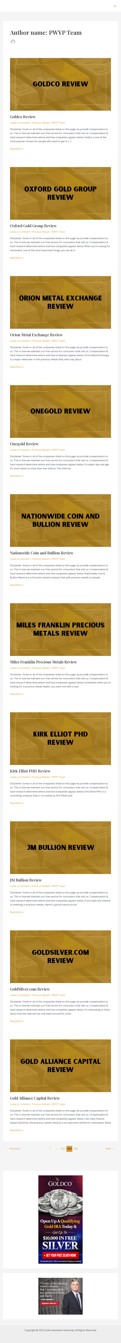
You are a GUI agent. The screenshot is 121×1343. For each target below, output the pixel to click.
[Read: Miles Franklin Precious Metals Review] (60, 629)
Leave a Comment (20, 122)
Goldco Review (23, 116)
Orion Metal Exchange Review (36, 334)
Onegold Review (24, 443)
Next (110, 1148)
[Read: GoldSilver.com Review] (60, 956)
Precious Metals (41, 122)
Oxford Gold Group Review (33, 225)
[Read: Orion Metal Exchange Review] (60, 302)
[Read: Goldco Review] (60, 84)
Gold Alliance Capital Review (35, 1098)
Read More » (17, 149)
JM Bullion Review (26, 880)
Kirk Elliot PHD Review (30, 770)
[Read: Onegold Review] (60, 411)
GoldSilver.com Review (30, 989)
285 (76, 1148)
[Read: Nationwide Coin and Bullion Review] (60, 520)
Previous (13, 1148)
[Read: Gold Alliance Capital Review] (60, 1065)
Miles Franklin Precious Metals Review (43, 661)
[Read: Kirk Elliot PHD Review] (60, 738)
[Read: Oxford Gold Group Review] (60, 193)
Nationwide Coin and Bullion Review (41, 552)
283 (63, 1148)
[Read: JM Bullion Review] (60, 847)
